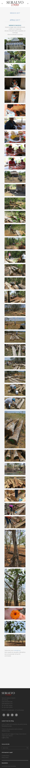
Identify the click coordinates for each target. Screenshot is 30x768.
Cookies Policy (5, 755)
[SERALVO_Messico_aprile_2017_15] (15, 230)
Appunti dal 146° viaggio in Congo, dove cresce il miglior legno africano (14, 734)
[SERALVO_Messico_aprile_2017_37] (15, 587)
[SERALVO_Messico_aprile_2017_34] (15, 509)
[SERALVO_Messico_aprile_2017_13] (15, 203)
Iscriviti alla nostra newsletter (9, 766)
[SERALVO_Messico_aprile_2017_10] (15, 163)
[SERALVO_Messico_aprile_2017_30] (15, 456)
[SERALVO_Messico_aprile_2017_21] (15, 310)
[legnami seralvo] (8, 695)
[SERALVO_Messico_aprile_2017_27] (15, 390)
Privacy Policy (5, 757)
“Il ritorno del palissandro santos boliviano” (12, 729)
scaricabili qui (17, 650)
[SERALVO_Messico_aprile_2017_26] (15, 377)
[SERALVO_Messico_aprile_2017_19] (15, 283)
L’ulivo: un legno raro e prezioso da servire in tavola (14, 724)
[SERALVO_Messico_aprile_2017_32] (15, 482)
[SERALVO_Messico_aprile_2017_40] (15, 640)
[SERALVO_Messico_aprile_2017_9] (15, 150)
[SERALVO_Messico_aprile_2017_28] (15, 403)
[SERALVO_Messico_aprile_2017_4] (15, 84)
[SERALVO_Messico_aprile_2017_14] (15, 217)
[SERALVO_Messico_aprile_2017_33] (15, 496)
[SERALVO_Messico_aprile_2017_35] (15, 522)
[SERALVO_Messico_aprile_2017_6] (15, 110)
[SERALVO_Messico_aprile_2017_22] (15, 323)
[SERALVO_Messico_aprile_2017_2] (15, 57)
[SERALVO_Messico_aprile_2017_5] (15, 97)
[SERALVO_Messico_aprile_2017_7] (15, 124)
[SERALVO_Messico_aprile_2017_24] (15, 350)
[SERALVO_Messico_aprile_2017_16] (15, 243)
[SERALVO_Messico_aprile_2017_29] (15, 429)
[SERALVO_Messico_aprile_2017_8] (15, 137)
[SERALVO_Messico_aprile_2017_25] (15, 363)
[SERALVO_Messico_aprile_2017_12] (15, 190)
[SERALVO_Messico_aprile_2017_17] (15, 257)
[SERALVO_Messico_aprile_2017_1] (15, 44)
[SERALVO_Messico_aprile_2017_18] (15, 270)
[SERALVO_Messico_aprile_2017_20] (15, 297)
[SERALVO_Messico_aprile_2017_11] (15, 177)
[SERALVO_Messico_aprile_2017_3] (15, 70)
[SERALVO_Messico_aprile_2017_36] (15, 548)
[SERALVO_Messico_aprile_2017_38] (15, 614)
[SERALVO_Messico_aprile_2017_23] (15, 337)
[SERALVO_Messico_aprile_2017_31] (15, 469)
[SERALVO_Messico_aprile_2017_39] (15, 627)
